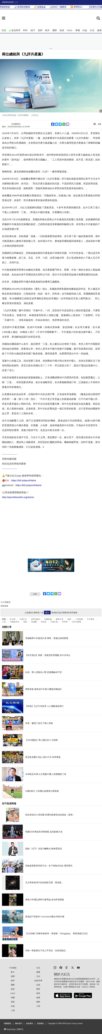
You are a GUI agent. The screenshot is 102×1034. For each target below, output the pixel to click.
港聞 (40, 30)
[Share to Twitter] (56, 124)
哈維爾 (34, 622)
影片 (13, 972)
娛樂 (38, 997)
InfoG (69, 30)
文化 (38, 976)
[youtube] (78, 967)
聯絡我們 (18, 1023)
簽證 (69, 619)
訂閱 (62, 613)
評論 (84, 30)
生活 (92, 30)
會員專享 (15, 30)
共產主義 (54, 622)
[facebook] (61, 967)
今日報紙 (12, 968)
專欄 (77, 30)
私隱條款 (40, 1023)
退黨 (25, 622)
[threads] (67, 967)
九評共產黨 (76, 622)
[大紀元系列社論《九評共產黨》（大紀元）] (51, 86)
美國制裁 (48, 619)
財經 (62, 30)
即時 (25, 30)
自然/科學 (38, 980)
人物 (13, 1010)
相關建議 (7, 1023)
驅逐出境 (59, 619)
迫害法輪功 (35, 619)
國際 (54, 30)
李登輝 (65, 622)
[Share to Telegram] (60, 124)
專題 (13, 1002)
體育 (38, 989)
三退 (4, 622)
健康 (99, 30)
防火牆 (12, 619)
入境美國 (79, 619)
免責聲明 (29, 1023)
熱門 (32, 30)
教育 (38, 993)
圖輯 (38, 1002)
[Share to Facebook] (52, 124)
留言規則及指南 (4, 605)
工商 (38, 1006)
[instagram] (55, 967)
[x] (73, 967)
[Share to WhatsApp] (63, 124)
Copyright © (53, 1023)
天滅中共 (23, 619)
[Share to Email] (67, 124)
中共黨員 (90, 619)
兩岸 (47, 30)
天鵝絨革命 (14, 622)
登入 (47, 613)
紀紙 (38, 985)
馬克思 (43, 622)
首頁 (4, 30)
